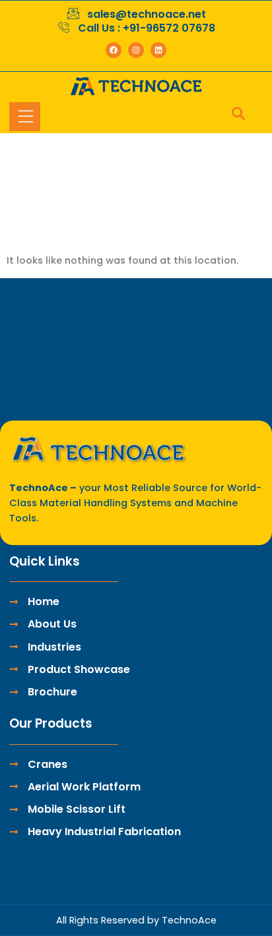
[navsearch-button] (232, 116)
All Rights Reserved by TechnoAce (136, 920)
